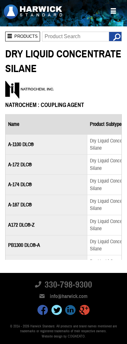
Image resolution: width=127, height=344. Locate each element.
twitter (56, 311)
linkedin (70, 311)
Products (21, 35)
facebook (42, 311)
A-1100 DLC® (21, 144)
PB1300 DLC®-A (24, 245)
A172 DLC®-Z (21, 225)
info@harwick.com (69, 296)
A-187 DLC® (20, 205)
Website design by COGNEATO (63, 336)
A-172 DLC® (20, 164)
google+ (84, 311)
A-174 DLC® (20, 184)
